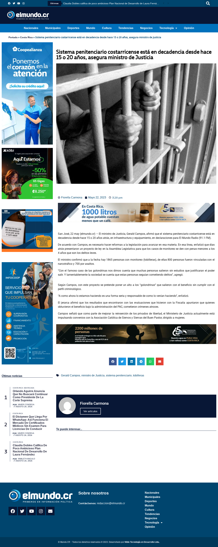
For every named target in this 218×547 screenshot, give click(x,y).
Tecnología (166, 28)
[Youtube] (18, 3)
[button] (208, 3)
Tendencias (125, 28)
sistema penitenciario (119, 375)
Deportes (73, 28)
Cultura (107, 28)
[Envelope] (50, 511)
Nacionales (31, 28)
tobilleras (138, 375)
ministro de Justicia (93, 375)
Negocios (146, 28)
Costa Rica (26, 37)
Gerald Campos (70, 375)
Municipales (53, 28)
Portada (13, 37)
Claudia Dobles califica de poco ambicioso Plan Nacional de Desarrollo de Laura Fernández (112, 3)
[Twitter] (14, 3)
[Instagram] (23, 3)
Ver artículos (90, 411)
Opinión (189, 28)
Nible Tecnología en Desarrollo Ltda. (142, 542)
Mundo (90, 28)
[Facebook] (9, 3)
